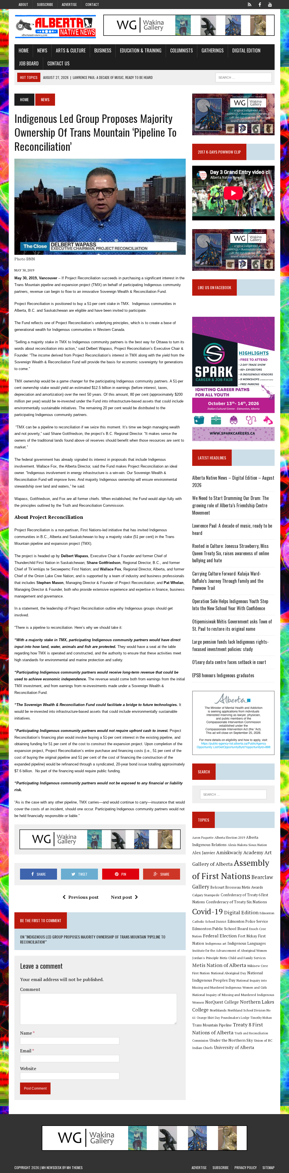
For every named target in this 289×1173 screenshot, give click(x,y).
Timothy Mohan (261, 1018)
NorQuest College (222, 1002)
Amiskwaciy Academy (239, 852)
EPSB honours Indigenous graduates (223, 675)
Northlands (218, 1010)
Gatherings (213, 50)
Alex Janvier (203, 852)
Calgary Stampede (206, 895)
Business (102, 50)
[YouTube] (270, 4)
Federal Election (220, 936)
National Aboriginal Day (228, 973)
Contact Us (58, 63)
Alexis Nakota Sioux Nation (247, 845)
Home (24, 50)
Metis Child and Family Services (243, 958)
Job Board (29, 63)
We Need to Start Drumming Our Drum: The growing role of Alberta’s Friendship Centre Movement (230, 505)
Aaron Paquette (202, 838)
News (42, 50)
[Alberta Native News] (55, 27)
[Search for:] (233, 794)
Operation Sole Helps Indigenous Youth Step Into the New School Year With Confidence (230, 605)
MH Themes (75, 1167)
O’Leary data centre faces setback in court (229, 662)
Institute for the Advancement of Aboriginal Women (229, 950)
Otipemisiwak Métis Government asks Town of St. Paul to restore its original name (232, 625)
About (23, 4)
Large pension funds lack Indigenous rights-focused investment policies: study (230, 645)
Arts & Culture (71, 50)
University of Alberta (234, 1047)
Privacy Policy (246, 1167)
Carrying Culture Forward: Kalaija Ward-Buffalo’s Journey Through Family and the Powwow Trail (227, 580)
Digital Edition (246, 50)
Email (26, 1051)
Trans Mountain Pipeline (212, 1025)
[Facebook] (259, 4)
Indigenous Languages (246, 943)
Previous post (83, 897)
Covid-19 (207, 911)
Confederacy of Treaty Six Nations (236, 901)
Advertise (69, 4)
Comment (30, 989)
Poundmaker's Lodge (235, 1018)
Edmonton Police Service (247, 921)
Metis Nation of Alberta (219, 965)
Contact (92, 4)
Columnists (181, 50)
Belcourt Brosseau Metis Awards (236, 887)
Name (26, 1033)
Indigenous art (215, 943)
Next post (121, 897)
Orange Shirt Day (208, 1018)
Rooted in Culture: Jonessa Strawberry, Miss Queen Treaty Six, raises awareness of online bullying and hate (230, 553)
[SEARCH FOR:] (243, 76)
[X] (249, 4)
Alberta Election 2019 (229, 837)
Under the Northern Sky (231, 1040)
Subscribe (45, 4)
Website (28, 1068)
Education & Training (140, 50)
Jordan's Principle (205, 957)
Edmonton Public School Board (220, 928)
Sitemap (268, 1167)
